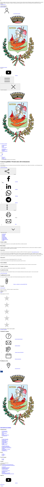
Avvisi (3, 455)
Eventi (3, 459)
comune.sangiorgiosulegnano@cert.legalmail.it (8, 465)
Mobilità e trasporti (4, 444)
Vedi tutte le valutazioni (3, 329)
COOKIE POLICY (3, 4)
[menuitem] (10, 181)
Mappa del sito (2, 484)
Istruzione (3, 150)
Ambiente (3, 448)
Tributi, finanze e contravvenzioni (6, 447)
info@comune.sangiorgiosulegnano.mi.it (7, 464)
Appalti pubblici (4, 442)
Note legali (3, 472)
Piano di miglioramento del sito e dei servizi (8, 473)
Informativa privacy (4, 471)
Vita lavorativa (4, 158)
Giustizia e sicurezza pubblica (6, 446)
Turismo (3, 443)
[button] (4, 145)
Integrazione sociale (4, 149)
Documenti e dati (4, 435)
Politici (3, 434)
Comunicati (3, 454)
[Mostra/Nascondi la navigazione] (7, 80)
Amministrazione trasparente (6, 470)
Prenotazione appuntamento (6, 467)
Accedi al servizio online (3, 167)
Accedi (1, 155)
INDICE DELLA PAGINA (4, 232)
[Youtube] (2, 154)
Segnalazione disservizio (5, 468)
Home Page (3, 157)
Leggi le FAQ (4, 466)
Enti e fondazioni (4, 433)
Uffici (3, 432)
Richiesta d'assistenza (5, 469)
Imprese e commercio (5, 441)
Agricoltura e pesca (4, 450)
